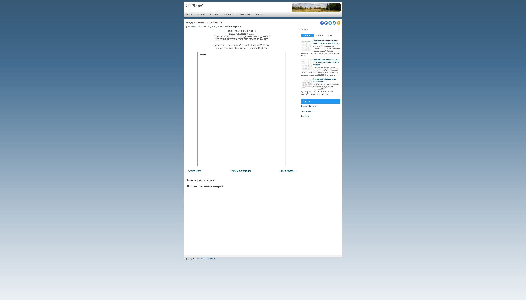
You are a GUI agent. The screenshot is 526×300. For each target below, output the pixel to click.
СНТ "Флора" (195, 5)
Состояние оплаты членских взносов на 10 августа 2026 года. (326, 42)
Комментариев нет (234, 27)
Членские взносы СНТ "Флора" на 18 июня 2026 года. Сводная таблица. (326, 62)
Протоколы (214, 14)
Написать (305, 116)
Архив (330, 35)
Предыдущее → (288, 170)
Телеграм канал (307, 111)
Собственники (245, 14)
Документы (200, 14)
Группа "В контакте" (309, 106)
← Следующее (193, 170)
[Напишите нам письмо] (334, 23)
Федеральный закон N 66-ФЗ (204, 22)
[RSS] (338, 23)
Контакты (259, 14)
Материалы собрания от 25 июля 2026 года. (324, 80)
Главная (189, 14)
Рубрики (319, 35)
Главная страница (241, 170)
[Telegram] (330, 23)
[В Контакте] (322, 23)
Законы (220, 27)
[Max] (326, 23)
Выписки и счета (229, 14)
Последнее (307, 35)
